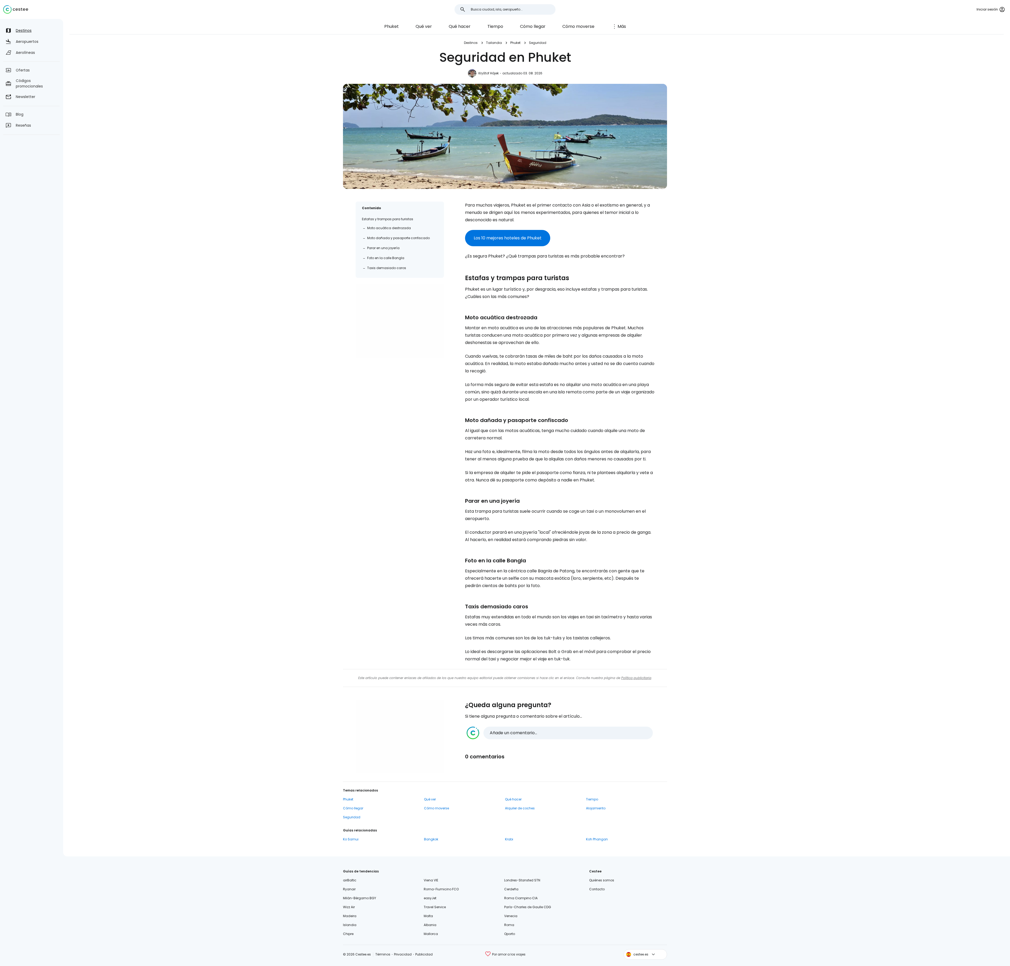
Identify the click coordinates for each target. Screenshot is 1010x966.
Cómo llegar (533, 26)
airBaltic (349, 880)
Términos (382, 954)
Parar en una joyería (383, 248)
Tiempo (495, 26)
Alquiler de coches (520, 808)
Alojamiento (595, 808)
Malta (428, 916)
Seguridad (537, 42)
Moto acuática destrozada (389, 228)
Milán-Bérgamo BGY (359, 898)
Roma (509, 925)
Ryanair (349, 889)
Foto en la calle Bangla (385, 258)
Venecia (510, 916)
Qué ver (424, 26)
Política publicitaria (636, 678)
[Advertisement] (400, 321)
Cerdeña (511, 889)
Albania (430, 925)
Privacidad (403, 954)
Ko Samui (350, 839)
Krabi (509, 839)
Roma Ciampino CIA (521, 898)
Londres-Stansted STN (522, 880)
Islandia (349, 925)
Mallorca (431, 934)
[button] (559, 732)
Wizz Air (349, 907)
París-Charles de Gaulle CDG (527, 907)
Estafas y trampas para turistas (387, 219)
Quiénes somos (601, 880)
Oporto (509, 934)
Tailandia (494, 42)
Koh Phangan (597, 839)
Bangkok (431, 839)
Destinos (471, 42)
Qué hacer (460, 26)
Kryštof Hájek (488, 73)
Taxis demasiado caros (386, 268)
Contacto (597, 889)
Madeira (349, 916)
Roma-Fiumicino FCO (441, 889)
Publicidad (424, 954)
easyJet (430, 898)
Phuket (391, 26)
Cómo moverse (578, 26)
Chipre (348, 934)
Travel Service (435, 907)
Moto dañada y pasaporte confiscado (398, 238)
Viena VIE (431, 880)
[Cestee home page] (15, 9)
